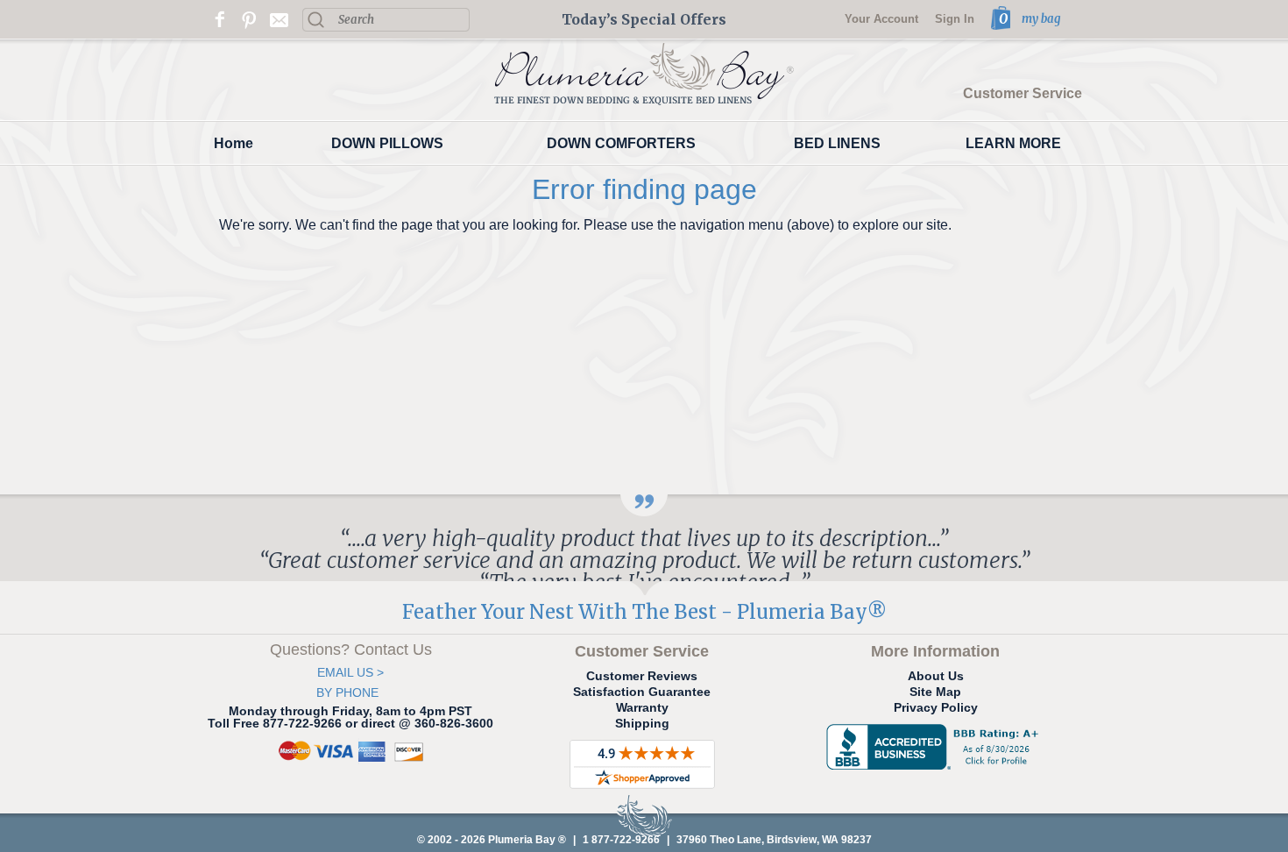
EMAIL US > (350, 672)
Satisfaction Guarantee (642, 692)
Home (233, 143)
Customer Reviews (641, 676)
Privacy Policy (936, 707)
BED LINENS (837, 143)
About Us (936, 676)
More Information (935, 651)
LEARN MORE (1013, 143)
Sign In (954, 18)
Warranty (642, 707)
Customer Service (1022, 94)
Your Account (881, 18)
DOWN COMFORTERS (621, 143)
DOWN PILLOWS (387, 143)
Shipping (642, 723)
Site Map (935, 692)
